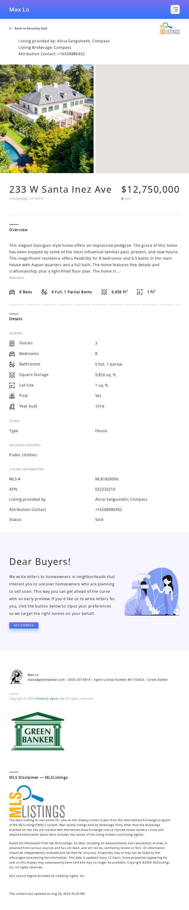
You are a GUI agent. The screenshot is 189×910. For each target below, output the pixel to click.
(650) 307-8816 (79, 679)
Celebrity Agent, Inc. (50, 698)
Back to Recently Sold (31, 28)
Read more (16, 277)
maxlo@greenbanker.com (46, 679)
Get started (24, 625)
